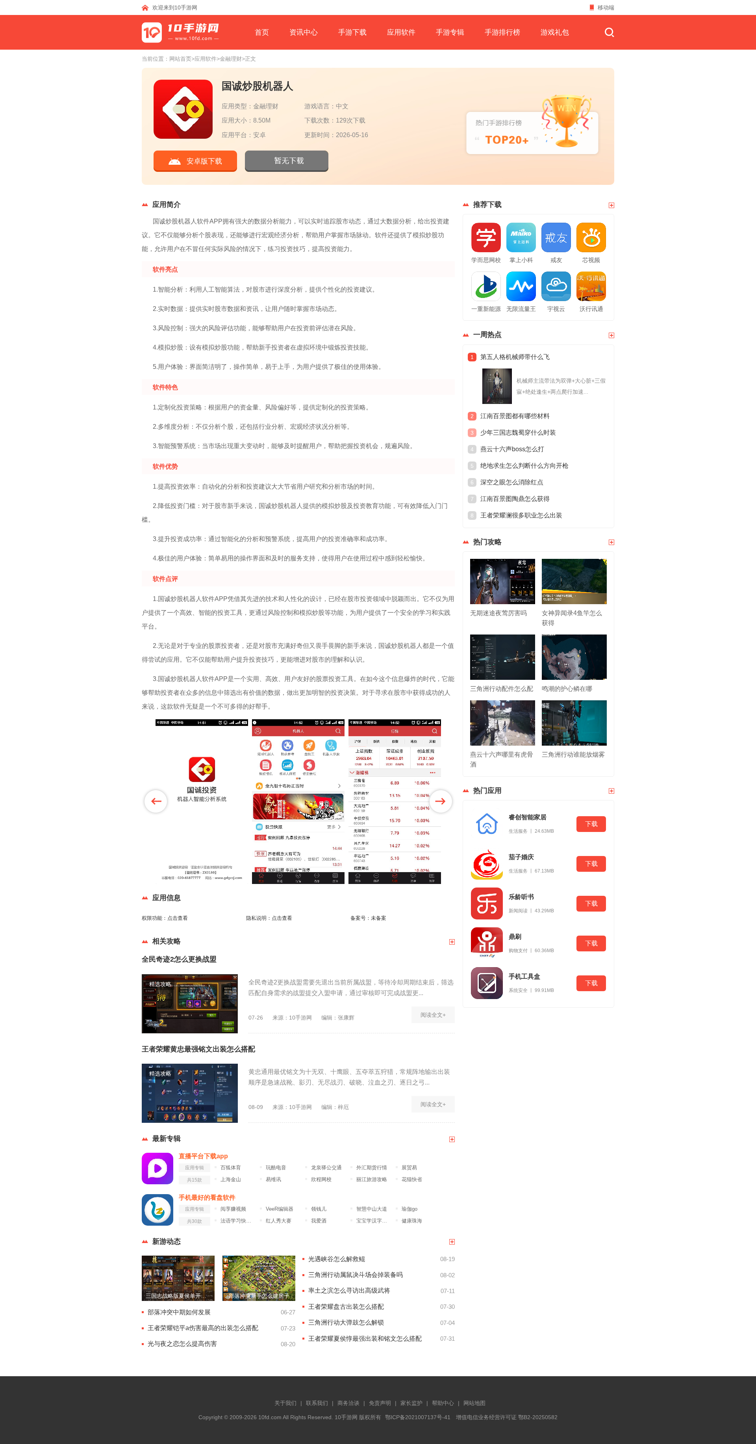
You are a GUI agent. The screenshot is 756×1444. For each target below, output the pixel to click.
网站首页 (180, 59)
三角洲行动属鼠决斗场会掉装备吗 (355, 1274)
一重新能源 (486, 308)
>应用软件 (204, 59)
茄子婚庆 (521, 857)
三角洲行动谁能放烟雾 (573, 754)
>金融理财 (229, 59)
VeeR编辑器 (279, 1209)
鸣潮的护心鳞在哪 (567, 688)
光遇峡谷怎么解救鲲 (336, 1259)
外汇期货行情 (371, 1167)
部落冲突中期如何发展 (179, 1312)
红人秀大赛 (278, 1221)
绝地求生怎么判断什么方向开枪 (524, 465)
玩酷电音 (276, 1167)
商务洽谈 (348, 1403)
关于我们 (285, 1403)
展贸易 (409, 1167)
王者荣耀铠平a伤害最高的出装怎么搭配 (203, 1328)
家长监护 (411, 1403)
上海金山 (230, 1179)
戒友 (556, 260)
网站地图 (474, 1403)
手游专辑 (450, 32)
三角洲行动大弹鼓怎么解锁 (346, 1322)
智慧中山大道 (371, 1209)
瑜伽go (409, 1209)
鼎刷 (515, 936)
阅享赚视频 (233, 1209)
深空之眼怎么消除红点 (511, 482)
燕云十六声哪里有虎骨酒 (501, 759)
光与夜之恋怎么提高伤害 (182, 1343)
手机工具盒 (524, 976)
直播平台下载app (203, 1156)
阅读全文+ (433, 1015)
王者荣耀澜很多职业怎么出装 (521, 515)
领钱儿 (318, 1209)
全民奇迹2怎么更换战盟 (179, 959)
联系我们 (317, 1403)
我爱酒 (318, 1221)
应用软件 (401, 32)
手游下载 (352, 32)
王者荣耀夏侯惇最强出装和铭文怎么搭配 (365, 1338)
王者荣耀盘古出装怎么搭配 (346, 1306)
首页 (262, 32)
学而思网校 (486, 260)
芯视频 (591, 260)
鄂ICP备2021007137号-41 (417, 1417)
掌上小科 (521, 260)
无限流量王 (521, 308)
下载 (591, 824)
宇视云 (556, 308)
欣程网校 (321, 1179)
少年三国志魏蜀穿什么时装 (518, 432)
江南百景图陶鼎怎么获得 (515, 498)
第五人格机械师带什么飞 (515, 357)
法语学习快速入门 (238, 1221)
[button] (155, 801)
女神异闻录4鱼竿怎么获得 (572, 618)
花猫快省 (412, 1179)
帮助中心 (443, 1403)
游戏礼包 (555, 32)
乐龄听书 (521, 896)
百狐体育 (230, 1167)
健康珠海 (412, 1221)
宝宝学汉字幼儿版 (373, 1221)
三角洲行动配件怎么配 (501, 688)
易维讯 (273, 1179)
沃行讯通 (591, 308)
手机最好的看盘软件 (207, 1197)
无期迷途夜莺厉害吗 (498, 613)
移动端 (606, 7)
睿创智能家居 (528, 817)
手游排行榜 (502, 32)
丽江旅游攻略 (371, 1179)
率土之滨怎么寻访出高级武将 (349, 1290)
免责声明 (380, 1403)
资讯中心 (303, 32)
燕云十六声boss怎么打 (512, 449)
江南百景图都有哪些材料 (515, 416)
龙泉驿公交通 (326, 1167)
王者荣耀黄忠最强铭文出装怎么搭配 (198, 1049)
